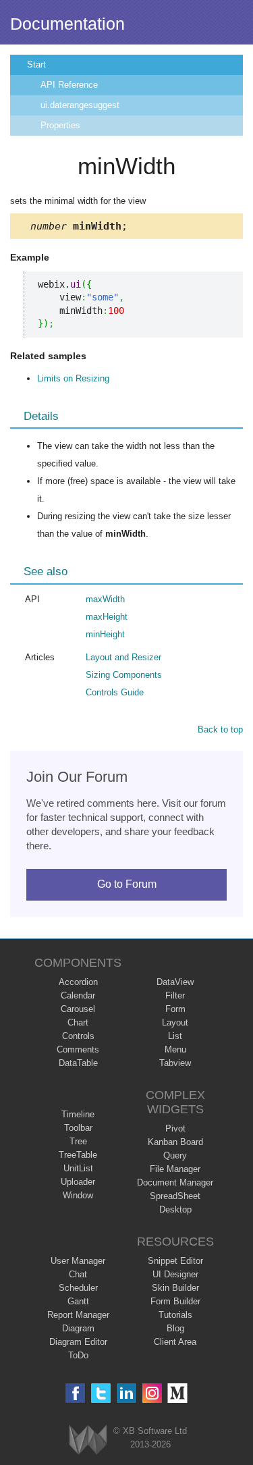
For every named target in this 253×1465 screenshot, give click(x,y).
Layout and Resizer (123, 657)
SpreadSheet (175, 1196)
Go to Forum (127, 884)
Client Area (175, 1342)
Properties (60, 125)
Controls (78, 1036)
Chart (77, 1022)
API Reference (69, 85)
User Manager (78, 1261)
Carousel (78, 1009)
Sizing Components (124, 675)
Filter (175, 995)
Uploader (78, 1182)
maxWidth (105, 599)
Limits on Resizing (73, 378)
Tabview (175, 1063)
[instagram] (152, 1393)
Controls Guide (115, 692)
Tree (78, 1141)
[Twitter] (100, 1393)
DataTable (78, 1063)
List (175, 1036)
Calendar (78, 995)
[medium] (177, 1393)
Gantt (78, 1301)
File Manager (175, 1169)
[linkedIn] (126, 1393)
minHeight (105, 634)
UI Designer (175, 1274)
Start (36, 64)
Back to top (220, 729)
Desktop (175, 1209)
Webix (88, 1439)
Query (175, 1155)
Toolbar (78, 1128)
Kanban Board (175, 1142)
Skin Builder (175, 1288)
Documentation (67, 23)
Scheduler (78, 1288)
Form (175, 1009)
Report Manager (78, 1315)
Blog (175, 1328)
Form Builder (175, 1301)
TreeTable (78, 1155)
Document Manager (175, 1182)
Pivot (175, 1128)
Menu (175, 1049)
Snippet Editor (175, 1261)
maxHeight (107, 617)
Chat (78, 1274)
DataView (175, 982)
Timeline (77, 1114)
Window (78, 1195)
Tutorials (175, 1315)
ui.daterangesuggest (79, 105)
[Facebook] (75, 1393)
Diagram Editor (78, 1342)
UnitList (78, 1168)
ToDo (78, 1355)
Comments (78, 1049)
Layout (175, 1022)
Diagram (78, 1328)
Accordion (78, 982)
